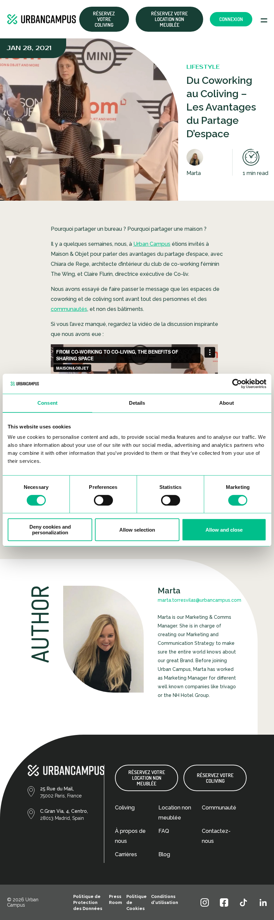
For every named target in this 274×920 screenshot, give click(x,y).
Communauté (219, 807)
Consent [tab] (47, 403)
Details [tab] (137, 403)
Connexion (231, 19)
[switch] (103, 500)
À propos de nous (130, 836)
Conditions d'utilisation (164, 899)
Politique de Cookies (136, 902)
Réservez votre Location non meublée (169, 19)
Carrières (126, 854)
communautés (69, 309)
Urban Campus (151, 244)
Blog (164, 854)
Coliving (125, 807)
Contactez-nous (216, 836)
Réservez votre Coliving (104, 19)
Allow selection (137, 530)
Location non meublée (174, 812)
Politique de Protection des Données (87, 902)
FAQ (163, 831)
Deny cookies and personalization (50, 529)
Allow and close (224, 530)
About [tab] (226, 403)
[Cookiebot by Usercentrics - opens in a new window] (237, 384)
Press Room (115, 899)
